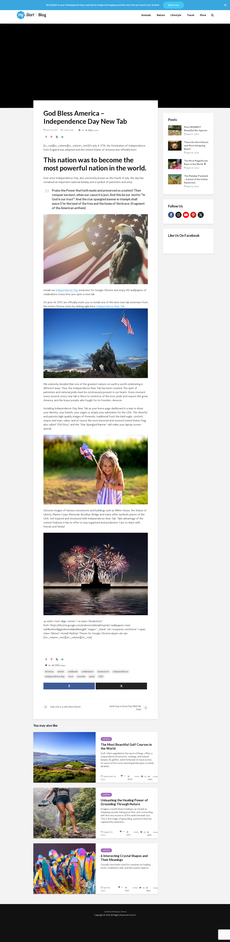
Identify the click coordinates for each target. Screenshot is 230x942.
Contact (107, 911)
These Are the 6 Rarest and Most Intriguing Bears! (196, 145)
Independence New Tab (110, 306)
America (49, 671)
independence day (54, 676)
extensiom (103, 671)
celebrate (73, 671)
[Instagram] (178, 215)
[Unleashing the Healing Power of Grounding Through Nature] (64, 812)
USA (100, 676)
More (203, 15)
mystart (81, 676)
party (91, 676)
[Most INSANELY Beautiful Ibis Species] (175, 130)
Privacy (116, 911)
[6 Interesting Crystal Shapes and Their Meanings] (64, 868)
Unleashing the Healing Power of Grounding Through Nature (124, 802)
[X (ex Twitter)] (201, 215)
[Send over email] (62, 137)
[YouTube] (186, 215)
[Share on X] (57, 137)
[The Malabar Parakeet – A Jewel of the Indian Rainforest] (175, 178)
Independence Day (67, 290)
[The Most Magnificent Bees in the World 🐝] (175, 163)
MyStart (132, 915)
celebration (87, 671)
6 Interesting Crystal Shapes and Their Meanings (124, 858)
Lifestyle (176, 15)
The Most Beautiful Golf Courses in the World (126, 746)
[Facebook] (171, 215)
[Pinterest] (193, 215)
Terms (123, 911)
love (71, 676)
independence (120, 671)
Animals (146, 15)
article (61, 671)
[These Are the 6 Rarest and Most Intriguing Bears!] (175, 145)
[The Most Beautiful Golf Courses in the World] (64, 757)
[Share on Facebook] (46, 137)
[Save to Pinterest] (51, 137)
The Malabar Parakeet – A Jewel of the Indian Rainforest (196, 179)
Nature (161, 15)
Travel (190, 15)
